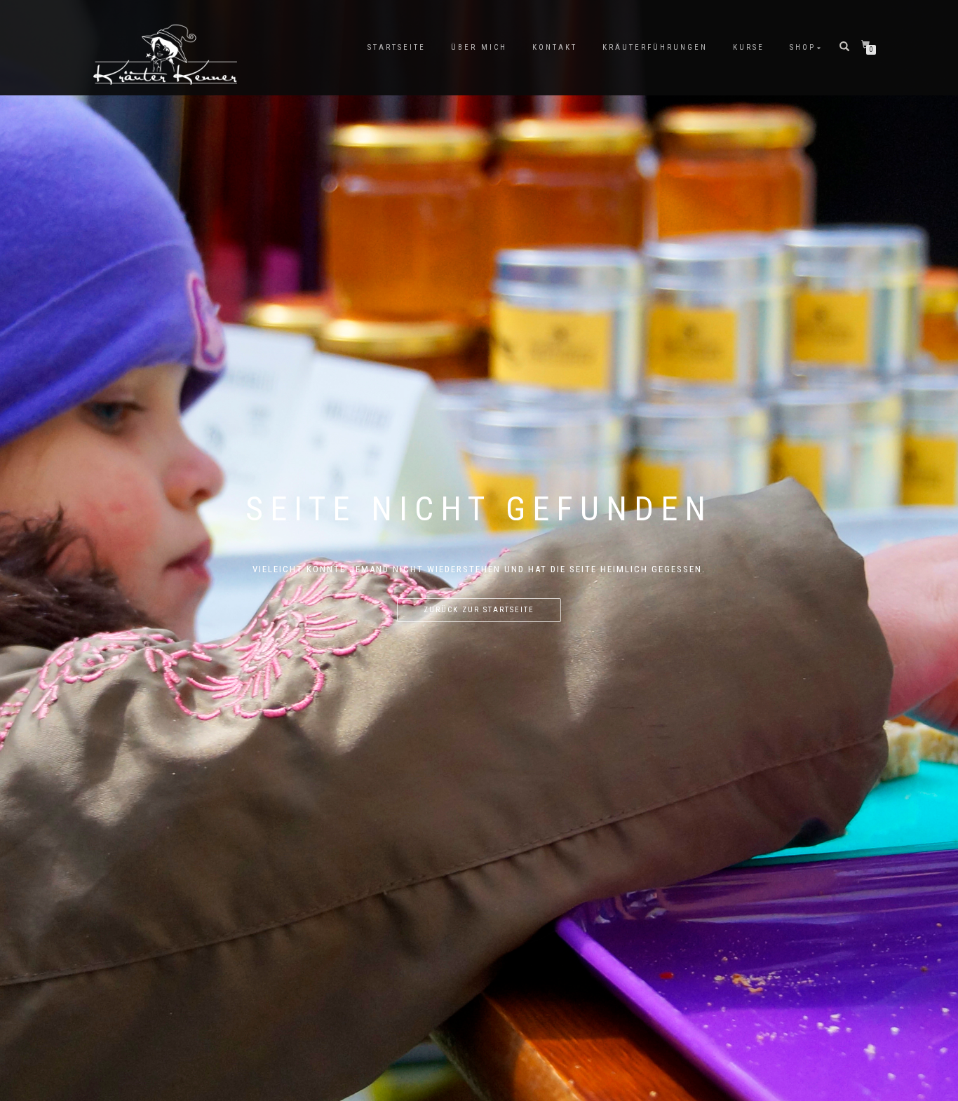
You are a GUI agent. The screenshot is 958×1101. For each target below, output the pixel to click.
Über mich (479, 47)
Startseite (396, 47)
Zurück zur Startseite (479, 609)
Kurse (748, 47)
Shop (803, 47)
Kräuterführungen (655, 47)
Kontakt (554, 47)
